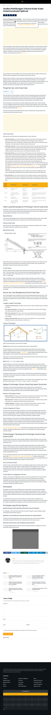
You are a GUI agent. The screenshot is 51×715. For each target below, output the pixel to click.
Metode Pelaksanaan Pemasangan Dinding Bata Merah (21, 456)
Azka (14, 558)
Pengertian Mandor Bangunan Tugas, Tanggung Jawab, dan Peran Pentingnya (15, 583)
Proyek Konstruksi (37, 682)
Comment (5, 603)
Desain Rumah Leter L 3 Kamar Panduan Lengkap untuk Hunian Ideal (39, 583)
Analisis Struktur (9, 5)
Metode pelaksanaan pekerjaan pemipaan (12, 427)
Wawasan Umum (37, 686)
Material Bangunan (22, 686)
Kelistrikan (20, 684)
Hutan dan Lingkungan (23, 678)
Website (28, 624)
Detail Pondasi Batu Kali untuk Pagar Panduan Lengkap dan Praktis (15, 577)
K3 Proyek (20, 680)
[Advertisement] (25, 36)
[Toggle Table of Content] (10, 92)
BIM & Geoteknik (6, 682)
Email (4, 625)
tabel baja (20, 108)
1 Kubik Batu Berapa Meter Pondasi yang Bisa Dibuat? (39, 589)
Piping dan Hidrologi (38, 680)
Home (4, 5)
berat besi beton (24, 352)
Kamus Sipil (20, 682)
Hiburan (4, 686)
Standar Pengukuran (38, 684)
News (35, 678)
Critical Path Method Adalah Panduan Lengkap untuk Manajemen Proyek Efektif (38, 577)
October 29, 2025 (12, 579)
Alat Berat (5, 678)
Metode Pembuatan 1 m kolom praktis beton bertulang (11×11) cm (24, 166)
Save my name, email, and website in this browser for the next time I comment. (20, 630)
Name (4, 619)
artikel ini (34, 369)
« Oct (4, 709)
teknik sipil (23, 53)
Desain (4, 684)
